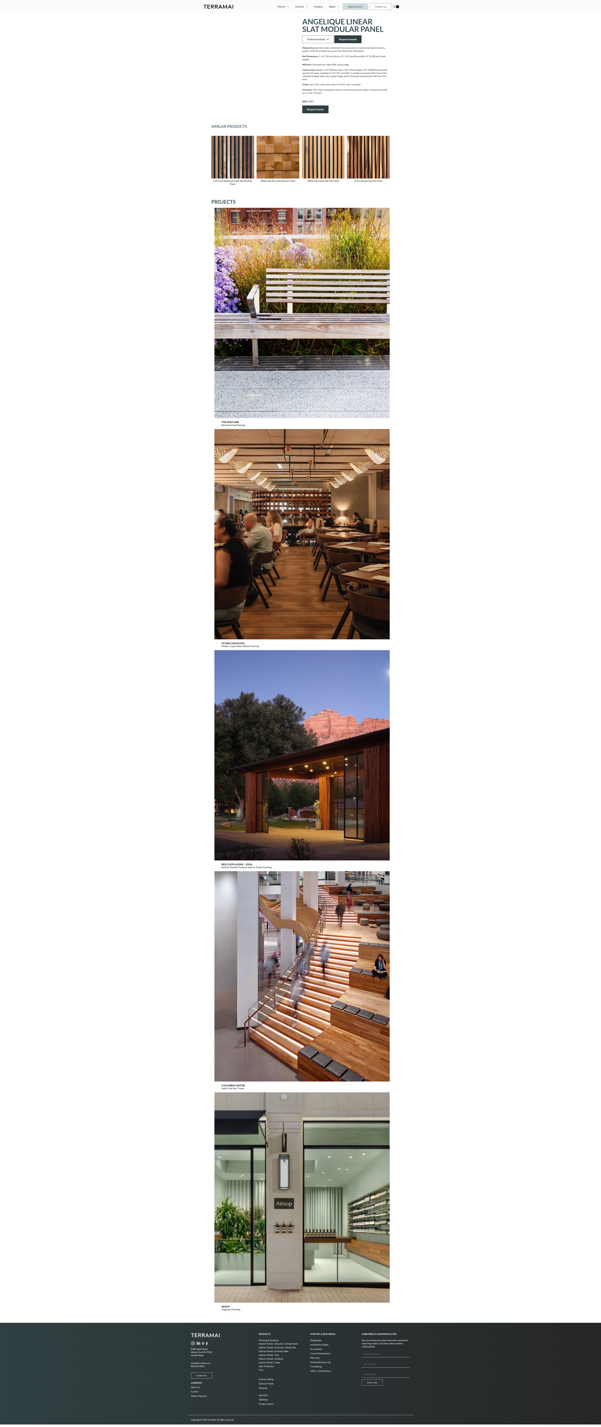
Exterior (299, 6)
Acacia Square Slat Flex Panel (368, 180)
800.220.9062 (197, 1366)
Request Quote (315, 109)
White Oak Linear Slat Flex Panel (323, 180)
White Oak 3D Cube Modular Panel (278, 180)
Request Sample (348, 39)
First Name (368, 1358)
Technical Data (316, 39)
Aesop (225, 1306)
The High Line (230, 421)
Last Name (367, 1369)
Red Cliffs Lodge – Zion (236, 864)
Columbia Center (233, 1085)
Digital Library (355, 6)
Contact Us (380, 6)
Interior (281, 6)
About (332, 6)
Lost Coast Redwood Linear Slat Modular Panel (232, 182)
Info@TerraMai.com (200, 1363)
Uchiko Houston (232, 643)
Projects (318, 6)
